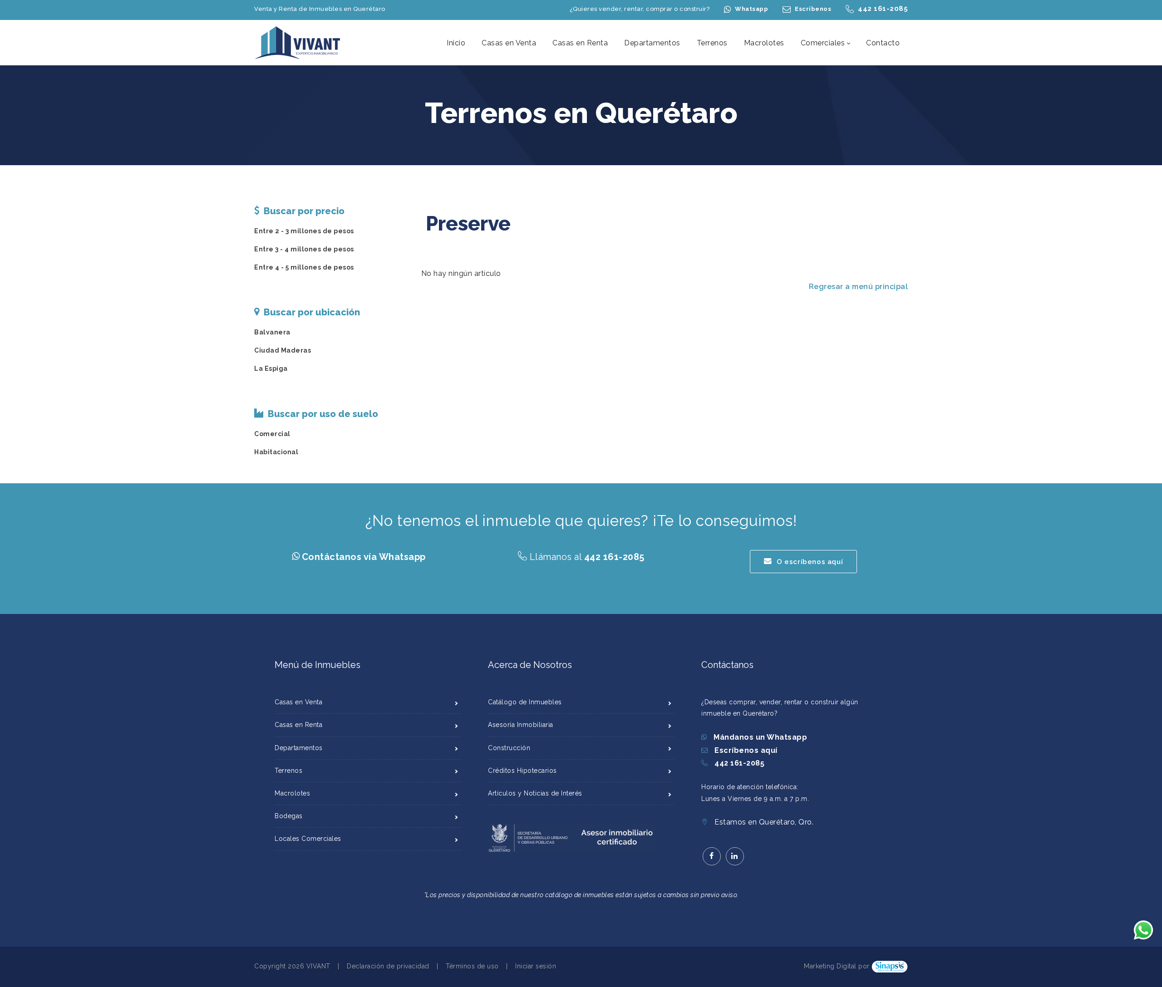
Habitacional (276, 452)
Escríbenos (813, 8)
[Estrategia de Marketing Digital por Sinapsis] (890, 966)
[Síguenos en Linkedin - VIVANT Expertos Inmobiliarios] (735, 856)
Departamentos (299, 747)
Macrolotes (292, 793)
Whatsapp (751, 8)
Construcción (509, 747)
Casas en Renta (298, 724)
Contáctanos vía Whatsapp (364, 556)
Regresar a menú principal (858, 286)
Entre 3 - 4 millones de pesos (304, 249)
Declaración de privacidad (388, 966)
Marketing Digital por (837, 966)
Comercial (272, 433)
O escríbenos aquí (810, 562)
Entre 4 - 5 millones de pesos (304, 267)
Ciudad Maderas (282, 350)
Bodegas (289, 816)
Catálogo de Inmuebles (525, 702)
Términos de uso (472, 966)
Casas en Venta (298, 702)
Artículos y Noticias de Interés (535, 793)
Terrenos (288, 770)
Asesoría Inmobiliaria (520, 724)
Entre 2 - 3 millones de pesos (304, 231)
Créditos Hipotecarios (522, 770)
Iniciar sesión (535, 966)
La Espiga (271, 368)
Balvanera (272, 332)
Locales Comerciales (308, 838)
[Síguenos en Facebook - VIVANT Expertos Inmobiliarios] (712, 856)
